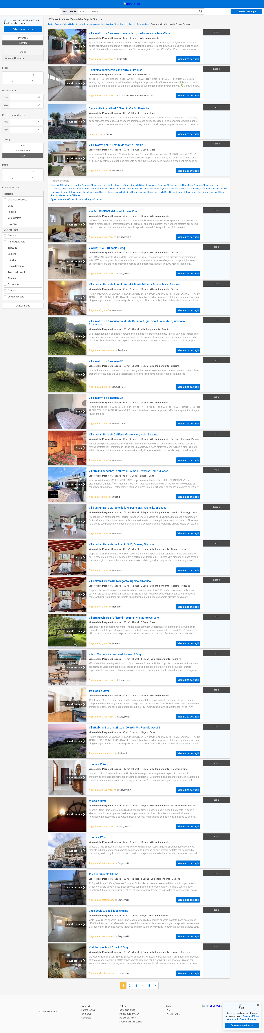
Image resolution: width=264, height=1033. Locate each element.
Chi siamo (86, 1014)
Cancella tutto (23, 305)
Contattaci (86, 1017)
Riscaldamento (16, 266)
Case (22, 155)
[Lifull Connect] (216, 1014)
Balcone (12, 253)
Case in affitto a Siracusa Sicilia (89, 24)
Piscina (12, 260)
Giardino (12, 235)
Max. (6, 105)
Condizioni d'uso (127, 1010)
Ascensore (13, 284)
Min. (6, 97)
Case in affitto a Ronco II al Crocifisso (175, 185)
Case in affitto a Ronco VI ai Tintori (98, 185)
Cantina (12, 290)
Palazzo (12, 224)
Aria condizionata (17, 272)
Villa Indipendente (17, 199)
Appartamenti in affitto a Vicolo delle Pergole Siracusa (77, 199)
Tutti (23, 145)
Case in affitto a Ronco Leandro (66, 185)
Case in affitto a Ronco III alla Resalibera (79, 192)
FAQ (168, 1010)
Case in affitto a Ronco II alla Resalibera (118, 192)
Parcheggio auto (16, 241)
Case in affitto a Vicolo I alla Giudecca (107, 188)
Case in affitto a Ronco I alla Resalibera (156, 192)
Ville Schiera (14, 218)
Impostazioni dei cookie (130, 1021)
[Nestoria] (132, 3)
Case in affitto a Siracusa (116, 24)
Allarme (12, 278)
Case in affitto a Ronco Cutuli (75, 188)
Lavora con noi (88, 1010)
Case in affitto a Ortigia (139, 24)
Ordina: (23, 52)
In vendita (23, 38)
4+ (33, 81)
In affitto (23, 43)
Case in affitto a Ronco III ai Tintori (192, 192)
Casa (10, 205)
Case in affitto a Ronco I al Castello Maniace (136, 185)
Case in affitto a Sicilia (64, 24)
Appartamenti (23, 150)
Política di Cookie (127, 1017)
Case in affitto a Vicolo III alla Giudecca (181, 188)
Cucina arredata (16, 296)
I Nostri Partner (173, 1014)
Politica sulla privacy (129, 1014)
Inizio (50, 24)
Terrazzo (12, 247)
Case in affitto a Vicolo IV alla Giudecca (144, 188)
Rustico (12, 211)
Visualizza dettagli (188, 59)
